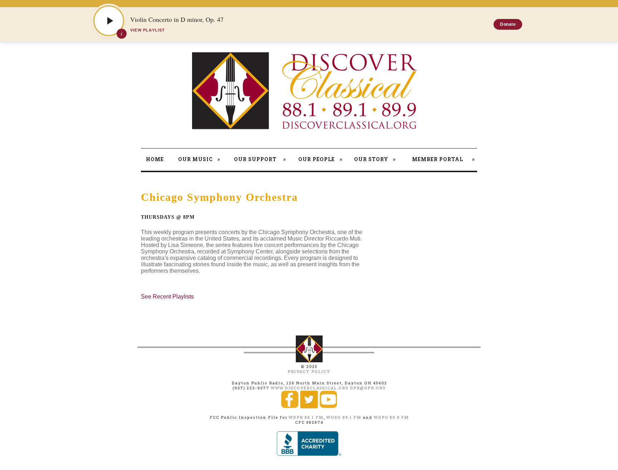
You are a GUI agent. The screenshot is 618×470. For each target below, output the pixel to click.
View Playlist (147, 30)
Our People (320, 159)
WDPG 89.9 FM (391, 417)
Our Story (375, 159)
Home (155, 159)
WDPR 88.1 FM (306, 417)
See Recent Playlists (167, 297)
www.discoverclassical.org (309, 388)
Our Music (199, 159)
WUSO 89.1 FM (343, 417)
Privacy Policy (309, 371)
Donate (508, 24)
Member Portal (443, 159)
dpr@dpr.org (368, 388)
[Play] (108, 21)
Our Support (260, 159)
